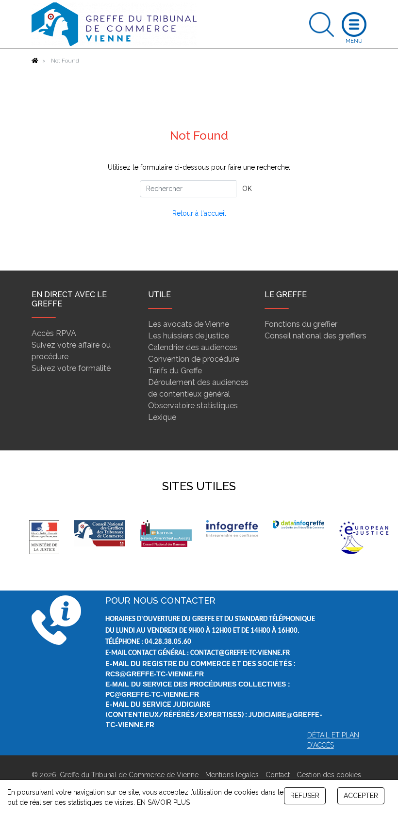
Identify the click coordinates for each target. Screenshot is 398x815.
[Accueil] (35, 60)
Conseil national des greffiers (315, 335)
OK (247, 188)
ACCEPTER (361, 795)
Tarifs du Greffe (175, 370)
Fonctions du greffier (301, 324)
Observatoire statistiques (193, 405)
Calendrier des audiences (192, 347)
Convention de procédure (193, 359)
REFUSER (304, 795)
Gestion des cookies (329, 775)
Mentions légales (232, 775)
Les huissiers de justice (188, 335)
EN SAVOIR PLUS (163, 802)
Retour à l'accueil (199, 213)
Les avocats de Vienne (188, 324)
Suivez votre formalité (71, 368)
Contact (277, 775)
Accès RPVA (54, 333)
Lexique (162, 417)
